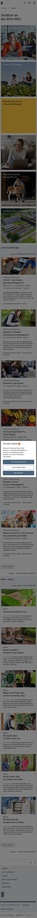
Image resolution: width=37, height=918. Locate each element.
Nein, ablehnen (18, 473)
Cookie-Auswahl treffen (19, 467)
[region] (18, 459)
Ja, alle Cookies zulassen (18, 462)
